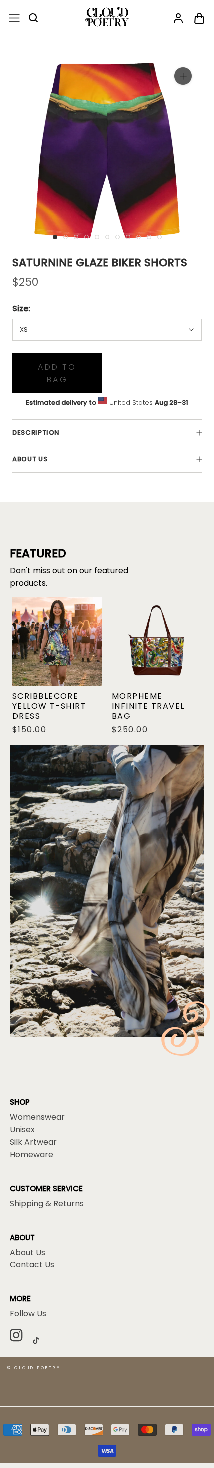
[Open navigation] (14, 18)
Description (36, 432)
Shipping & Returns (47, 1204)
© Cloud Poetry (34, 1368)
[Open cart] (199, 18)
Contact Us (32, 1265)
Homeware (31, 1155)
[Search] (33, 18)
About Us (27, 1253)
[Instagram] (20, 1337)
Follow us (28, 1314)
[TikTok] (39, 1340)
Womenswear (37, 1117)
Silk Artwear (33, 1142)
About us (29, 459)
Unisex (22, 1130)
